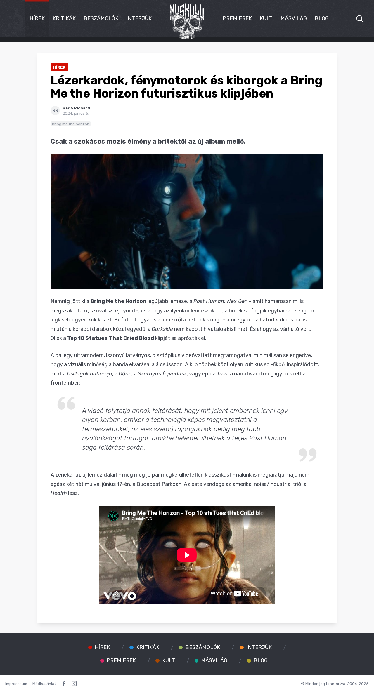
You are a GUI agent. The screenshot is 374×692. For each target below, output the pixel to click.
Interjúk (139, 18)
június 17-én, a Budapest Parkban (141, 484)
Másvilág (293, 18)
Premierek (237, 18)
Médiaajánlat (44, 683)
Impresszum (16, 683)
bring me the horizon (70, 123)
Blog (322, 18)
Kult (266, 18)
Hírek (37, 18)
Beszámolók (101, 18)
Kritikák (64, 18)
